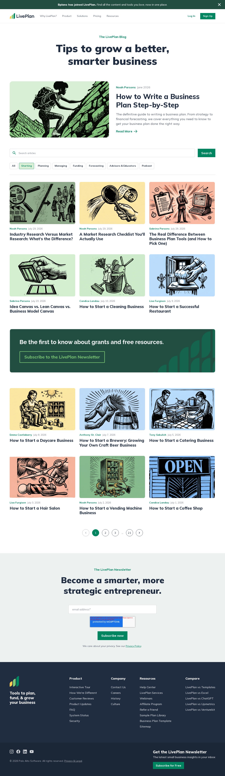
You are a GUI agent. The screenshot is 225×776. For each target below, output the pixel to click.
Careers (116, 693)
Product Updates (80, 704)
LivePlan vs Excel (196, 693)
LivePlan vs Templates (200, 687)
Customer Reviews (81, 698)
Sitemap (145, 726)
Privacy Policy (133, 646)
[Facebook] (18, 752)
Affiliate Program (151, 704)
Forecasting (96, 165)
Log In (191, 16)
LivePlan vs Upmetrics (200, 704)
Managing (61, 165)
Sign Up (208, 16)
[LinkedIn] (25, 752)
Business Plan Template (155, 721)
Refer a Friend (149, 709)
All (13, 165)
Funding (78, 165)
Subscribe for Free (168, 765)
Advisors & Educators (123, 165)
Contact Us (118, 687)
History (116, 698)
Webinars (146, 698)
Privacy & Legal (73, 760)
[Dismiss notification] (219, 4)
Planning (43, 165)
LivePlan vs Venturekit (200, 709)
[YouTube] (32, 752)
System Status (79, 715)
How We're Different (83, 693)
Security (74, 721)
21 (129, 533)
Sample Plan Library (153, 715)
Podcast (147, 165)
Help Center (148, 687)
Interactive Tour (79, 687)
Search (206, 153)
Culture (115, 704)
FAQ (72, 709)
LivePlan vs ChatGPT (199, 698)
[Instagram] (12, 752)
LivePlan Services (151, 693)
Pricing (97, 16)
